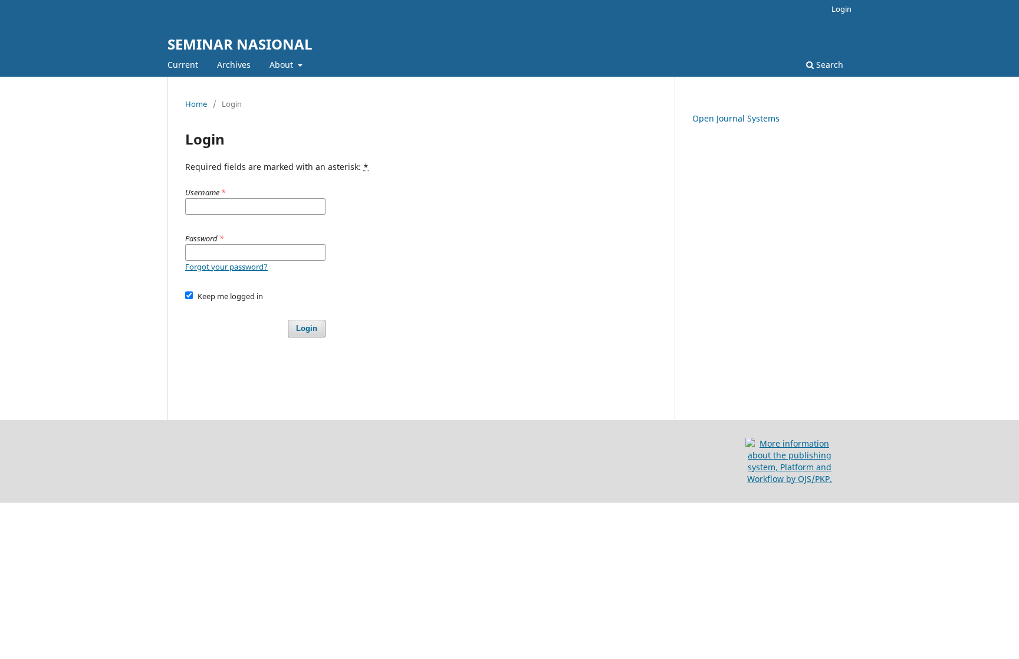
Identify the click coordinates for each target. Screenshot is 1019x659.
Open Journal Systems (736, 118)
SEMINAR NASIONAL (240, 44)
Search (828, 64)
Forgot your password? (226, 266)
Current (182, 64)
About (282, 64)
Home (196, 104)
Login (841, 9)
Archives (234, 64)
